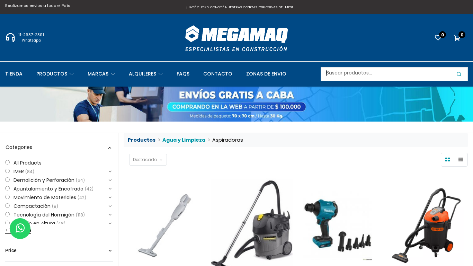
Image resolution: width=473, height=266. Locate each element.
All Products (28, 162)
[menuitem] (20, 74)
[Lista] (460, 159)
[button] (148, 160)
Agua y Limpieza (183, 139)
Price (11, 250)
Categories (19, 147)
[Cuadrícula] (447, 159)
